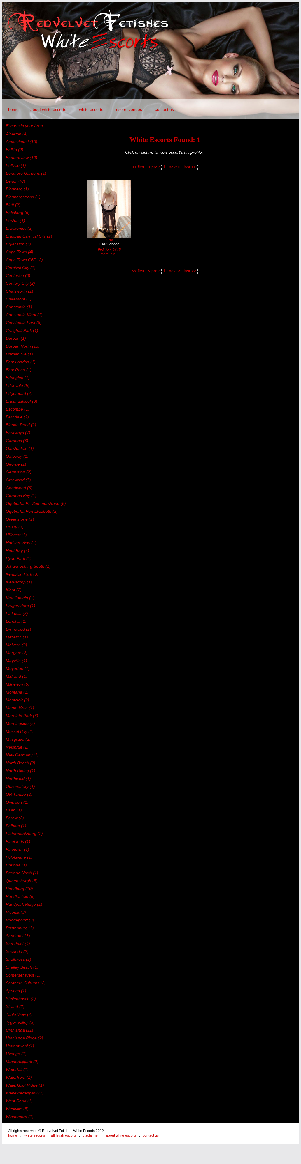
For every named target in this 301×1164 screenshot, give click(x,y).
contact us (164, 109)
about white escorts (48, 109)
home (13, 109)
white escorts (91, 109)
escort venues (129, 109)
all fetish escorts (63, 1135)
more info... (109, 254)
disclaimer (91, 1135)
